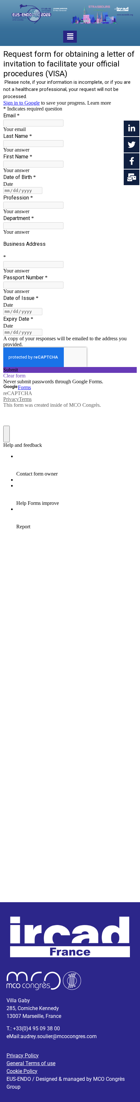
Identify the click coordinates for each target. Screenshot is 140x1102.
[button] (70, 37)
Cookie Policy (22, 1071)
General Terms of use (31, 1063)
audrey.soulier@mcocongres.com (59, 1036)
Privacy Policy (23, 1055)
